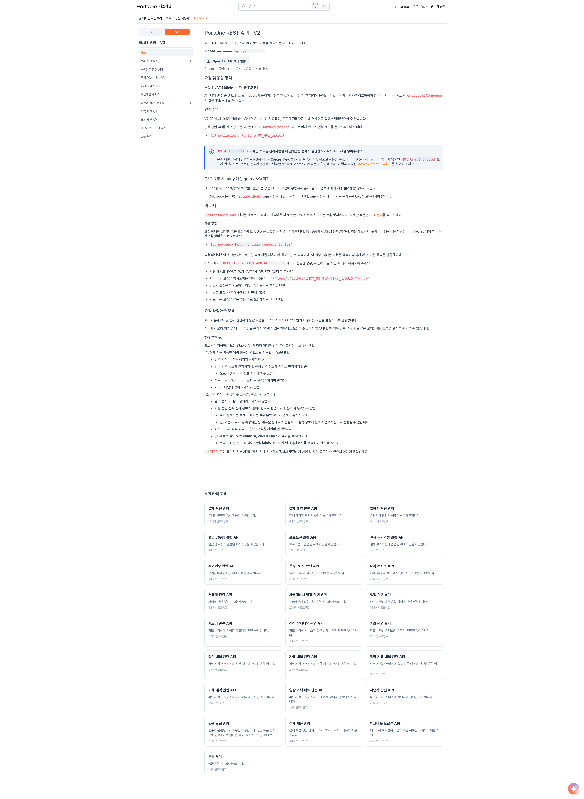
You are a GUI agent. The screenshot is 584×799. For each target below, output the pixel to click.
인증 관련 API (149, 111)
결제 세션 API (149, 120)
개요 (143, 53)
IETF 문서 (376, 215)
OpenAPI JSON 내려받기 (230, 61)
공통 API (146, 136)
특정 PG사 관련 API (153, 78)
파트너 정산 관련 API (153, 103)
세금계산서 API (150, 94)
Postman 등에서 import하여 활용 (226, 68)
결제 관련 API (149, 61)
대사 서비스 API (150, 86)
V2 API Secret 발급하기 (374, 164)
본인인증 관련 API (152, 69)
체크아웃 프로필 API (153, 128)
